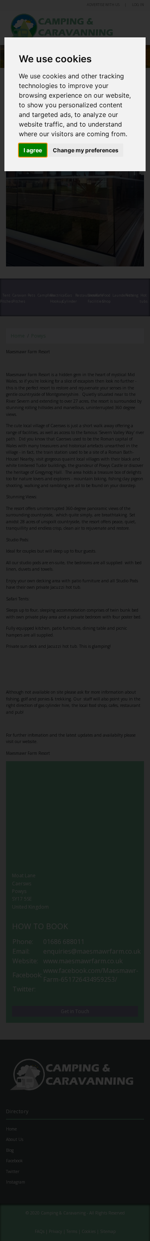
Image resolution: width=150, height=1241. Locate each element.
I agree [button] (33, 150)
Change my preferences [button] (85, 150)
